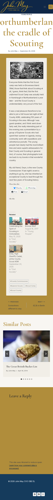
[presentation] (26, 346)
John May (13, 51)
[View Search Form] (50, 7)
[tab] (21, 379)
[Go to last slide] (7, 354)
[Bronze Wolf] (32, 221)
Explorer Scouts (16, 286)
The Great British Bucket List (21, 366)
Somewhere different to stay (15, 305)
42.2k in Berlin (39, 304)
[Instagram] (43, 494)
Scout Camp (30, 286)
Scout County (15, 290)
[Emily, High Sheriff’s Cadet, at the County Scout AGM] (16, 248)
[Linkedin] (35, 494)
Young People (26, 14)
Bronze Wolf (30, 226)
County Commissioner (19, 281)
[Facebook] (39, 494)
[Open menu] (44, 7)
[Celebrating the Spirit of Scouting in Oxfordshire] (16, 221)
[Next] (46, 354)
